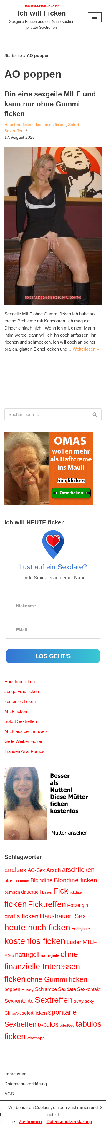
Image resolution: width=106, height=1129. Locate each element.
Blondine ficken (75, 880)
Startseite (13, 55)
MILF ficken (15, 711)
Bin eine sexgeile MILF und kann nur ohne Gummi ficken (50, 104)
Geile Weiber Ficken (23, 741)
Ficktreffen (47, 904)
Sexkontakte (19, 1001)
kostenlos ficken (51, 125)
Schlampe (46, 989)
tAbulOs (48, 1024)
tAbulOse (67, 1025)
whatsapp (36, 1037)
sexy (79, 1001)
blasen (11, 880)
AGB (9, 1093)
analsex (15, 869)
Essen (47, 892)
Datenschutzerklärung (25, 1083)
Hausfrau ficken (19, 125)
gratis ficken (21, 916)
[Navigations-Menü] (95, 17)
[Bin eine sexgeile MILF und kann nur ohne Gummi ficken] (53, 226)
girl (85, 905)
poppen (12, 989)
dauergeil (31, 891)
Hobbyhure (81, 929)
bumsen (12, 892)
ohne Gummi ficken (57, 979)
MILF (89, 941)
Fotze (73, 905)
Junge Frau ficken (21, 691)
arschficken (78, 869)
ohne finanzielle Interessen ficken (42, 967)
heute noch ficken (37, 927)
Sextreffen (54, 999)
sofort (16, 1013)
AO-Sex (36, 870)
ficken (15, 904)
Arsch (53, 870)
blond (24, 881)
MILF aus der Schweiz (26, 731)
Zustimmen (30, 1121)
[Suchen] (95, 414)
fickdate (75, 892)
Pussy (27, 989)
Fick (60, 891)
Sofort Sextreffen (20, 721)
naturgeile (50, 955)
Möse (9, 955)
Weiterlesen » (86, 349)
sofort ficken (34, 1013)
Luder (74, 942)
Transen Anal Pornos (24, 751)
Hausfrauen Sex (63, 916)
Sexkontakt (88, 989)
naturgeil (27, 954)
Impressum (15, 1073)
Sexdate (67, 989)
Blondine (41, 880)
